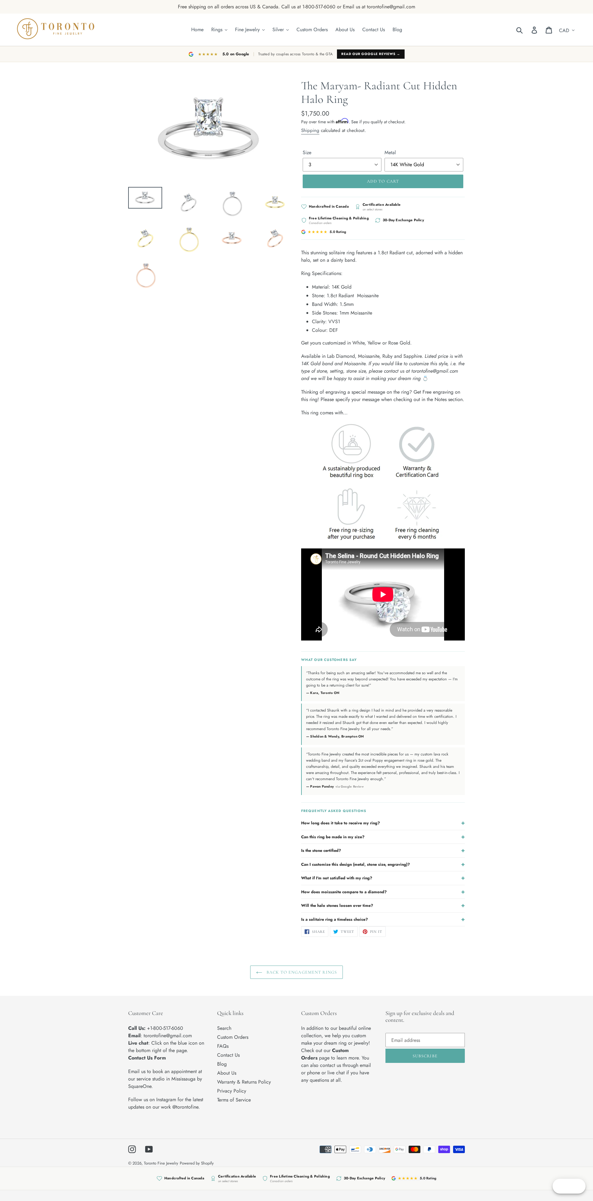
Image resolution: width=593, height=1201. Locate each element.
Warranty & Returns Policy (244, 1081)
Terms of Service (234, 1099)
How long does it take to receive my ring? (383, 823)
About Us (226, 1072)
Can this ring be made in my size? (383, 837)
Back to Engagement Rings (301, 972)
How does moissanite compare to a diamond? (383, 892)
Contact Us (228, 1055)
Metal (390, 152)
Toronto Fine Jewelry (161, 1163)
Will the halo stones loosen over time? (383, 905)
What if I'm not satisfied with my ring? (383, 878)
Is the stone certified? (383, 850)
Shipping (310, 130)
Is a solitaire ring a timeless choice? (383, 919)
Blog (222, 1064)
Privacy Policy (231, 1090)
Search (224, 1028)
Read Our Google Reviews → (370, 54)
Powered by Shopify (197, 1163)
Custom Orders (232, 1037)
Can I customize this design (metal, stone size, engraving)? (383, 864)
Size (307, 152)
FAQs (223, 1046)
